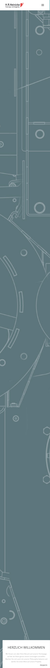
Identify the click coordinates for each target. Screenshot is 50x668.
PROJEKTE (43, 665)
